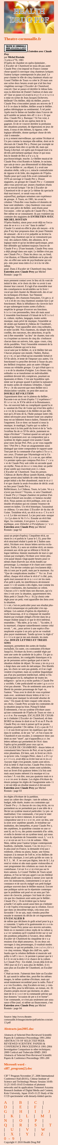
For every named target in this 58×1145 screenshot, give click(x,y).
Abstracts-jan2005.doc (19, 1028)
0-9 (10, 1138)
